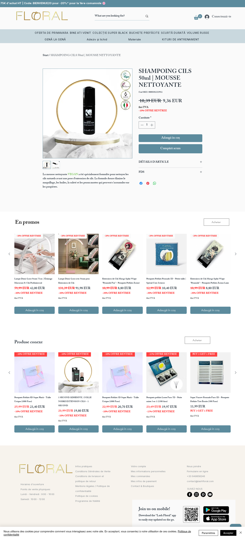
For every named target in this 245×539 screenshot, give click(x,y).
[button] (198, 17)
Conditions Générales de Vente (92, 471)
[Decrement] (141, 125)
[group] (122, 274)
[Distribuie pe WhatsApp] (154, 183)
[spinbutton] (147, 125)
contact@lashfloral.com (200, 481)
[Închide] (241, 533)
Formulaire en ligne (197, 471)
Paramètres (208, 533)
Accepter (228, 533)
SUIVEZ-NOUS (194, 488)
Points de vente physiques (35, 489)
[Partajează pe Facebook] (141, 183)
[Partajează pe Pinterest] (148, 183)
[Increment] (152, 125)
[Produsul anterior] (9, 254)
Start (45, 55)
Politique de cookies (86, 495)
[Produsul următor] (236, 254)
